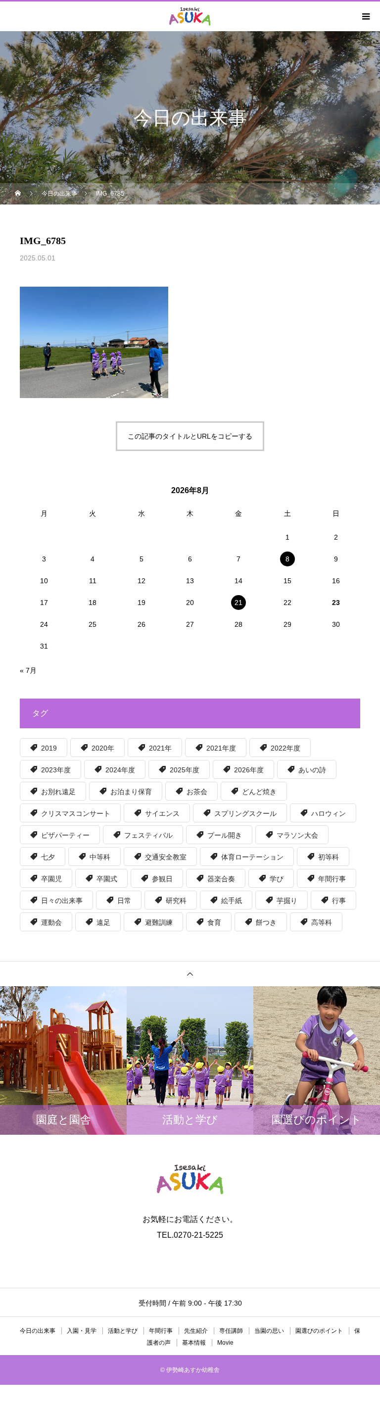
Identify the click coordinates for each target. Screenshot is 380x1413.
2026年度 (249, 770)
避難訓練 (159, 922)
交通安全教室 (166, 857)
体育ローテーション (252, 857)
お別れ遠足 (58, 792)
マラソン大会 (297, 835)
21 (238, 602)
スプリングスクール (245, 813)
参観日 (162, 879)
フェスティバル (148, 835)
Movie (225, 1342)
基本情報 (194, 1342)
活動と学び (123, 1330)
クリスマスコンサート (75, 813)
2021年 (160, 748)
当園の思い (269, 1330)
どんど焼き (259, 792)
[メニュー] (365, 16)
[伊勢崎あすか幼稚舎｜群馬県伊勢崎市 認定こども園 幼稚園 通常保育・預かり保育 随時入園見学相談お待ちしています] (190, 1179)
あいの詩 (312, 770)
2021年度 (221, 748)
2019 (49, 748)
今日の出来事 (37, 1330)
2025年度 (184, 770)
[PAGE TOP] (190, 973)
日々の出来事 (62, 901)
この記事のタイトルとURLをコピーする (190, 436)
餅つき (266, 922)
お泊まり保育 (131, 792)
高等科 (321, 922)
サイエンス (162, 813)
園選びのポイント (319, 1330)
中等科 (100, 857)
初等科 (328, 857)
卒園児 (51, 879)
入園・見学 (81, 1330)
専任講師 (231, 1330)
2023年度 (56, 770)
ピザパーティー (65, 835)
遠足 (103, 922)
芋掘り (287, 901)
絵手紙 (231, 901)
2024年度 (120, 770)
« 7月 (28, 670)
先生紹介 (196, 1330)
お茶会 (197, 792)
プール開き (224, 835)
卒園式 (106, 879)
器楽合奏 (221, 879)
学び (277, 879)
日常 (124, 901)
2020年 (103, 748)
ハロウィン (328, 813)
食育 (214, 922)
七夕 (48, 857)
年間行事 (332, 879)
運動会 (51, 922)
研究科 (176, 901)
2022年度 (285, 748)
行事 (339, 901)
